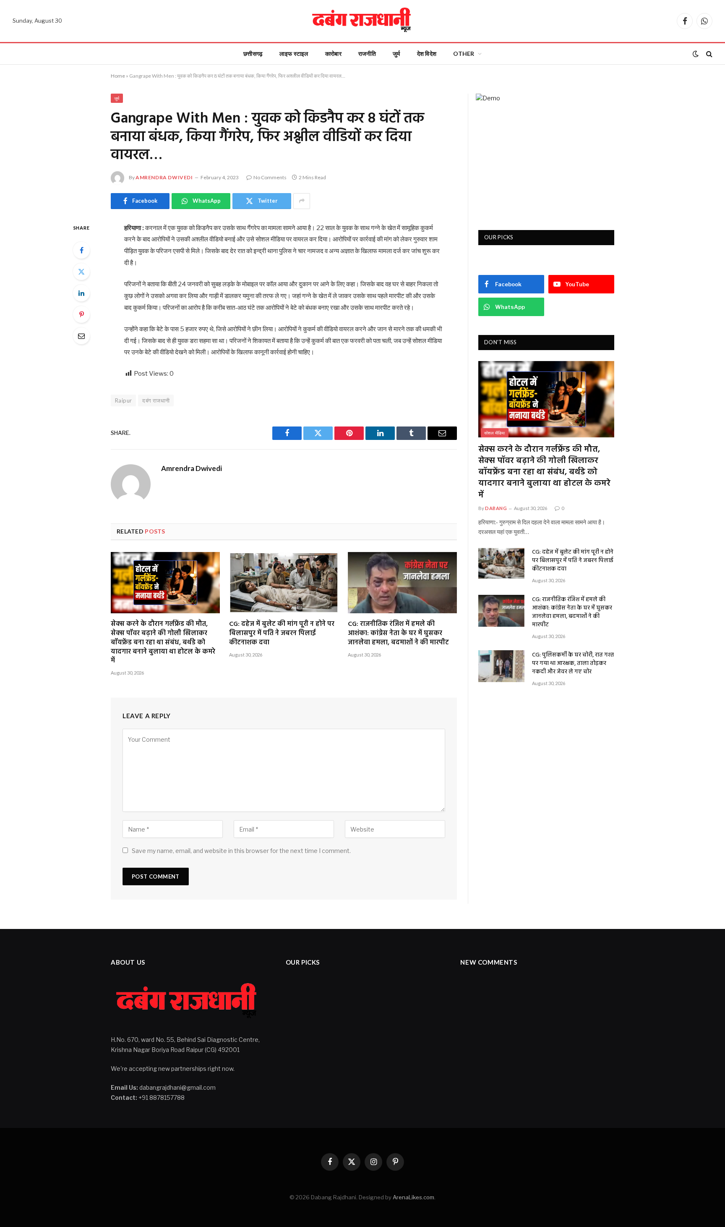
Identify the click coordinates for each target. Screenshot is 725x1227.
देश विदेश (427, 53)
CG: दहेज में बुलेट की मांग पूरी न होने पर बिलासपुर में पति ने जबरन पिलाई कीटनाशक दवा (281, 633)
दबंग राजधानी (156, 400)
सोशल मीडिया (494, 432)
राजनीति (367, 53)
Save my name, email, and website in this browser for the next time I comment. (241, 850)
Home (118, 76)
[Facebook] (81, 250)
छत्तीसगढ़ (253, 53)
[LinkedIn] (81, 293)
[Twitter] (81, 271)
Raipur (123, 400)
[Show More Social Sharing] (301, 201)
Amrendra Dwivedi (164, 177)
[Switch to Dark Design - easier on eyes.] (696, 53)
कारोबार (333, 53)
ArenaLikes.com (413, 1197)
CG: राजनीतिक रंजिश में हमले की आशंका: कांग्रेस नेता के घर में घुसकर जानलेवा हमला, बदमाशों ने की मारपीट (398, 633)
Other (463, 53)
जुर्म (396, 53)
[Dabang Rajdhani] (362, 21)
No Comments (270, 177)
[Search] (708, 53)
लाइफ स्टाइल (293, 53)
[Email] (81, 335)
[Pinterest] (81, 314)
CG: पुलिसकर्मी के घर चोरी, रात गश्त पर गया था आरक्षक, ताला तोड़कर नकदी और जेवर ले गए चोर (573, 663)
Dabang (496, 508)
